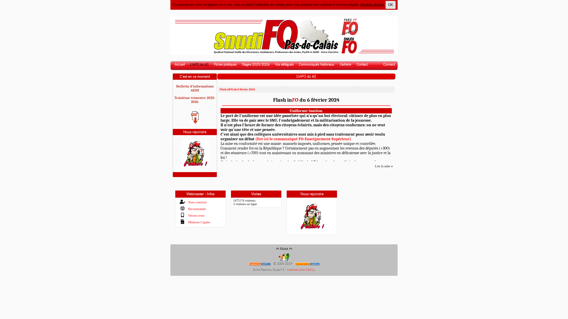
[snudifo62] (284, 35)
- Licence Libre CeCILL (300, 269)
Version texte (195, 215)
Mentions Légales (198, 222)
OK (390, 5)
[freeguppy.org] (260, 263)
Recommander (196, 209)
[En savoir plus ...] (308, 263)
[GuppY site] (284, 257)
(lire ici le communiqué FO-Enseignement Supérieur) (303, 139)
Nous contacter (197, 202)
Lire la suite (383, 166)
